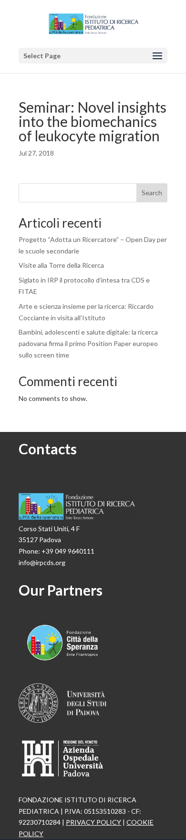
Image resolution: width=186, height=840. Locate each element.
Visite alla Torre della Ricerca (61, 265)
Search (152, 193)
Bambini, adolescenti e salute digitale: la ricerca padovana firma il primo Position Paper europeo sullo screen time (88, 343)
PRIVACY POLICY (93, 822)
